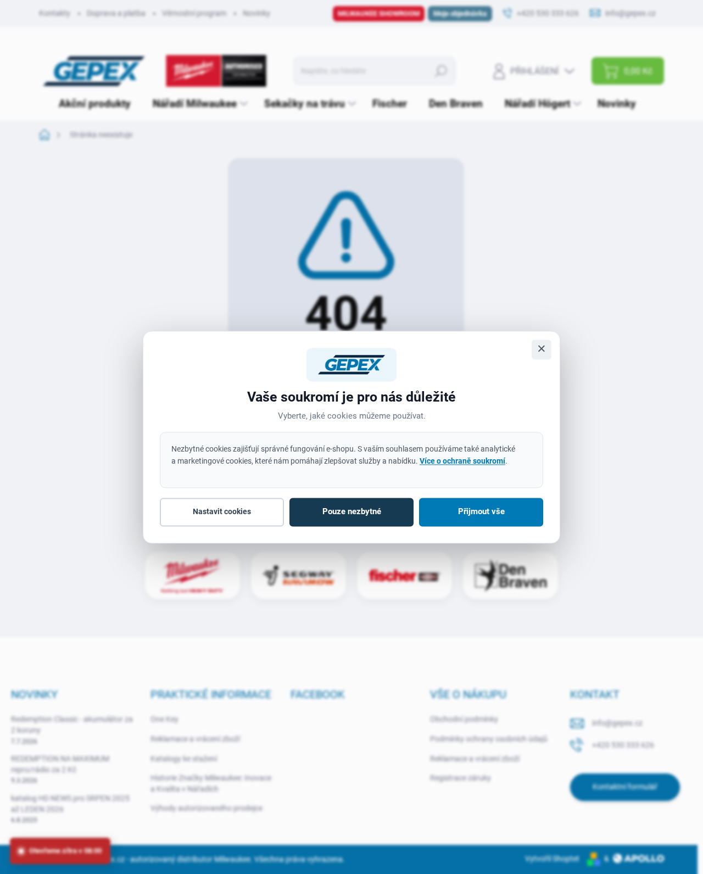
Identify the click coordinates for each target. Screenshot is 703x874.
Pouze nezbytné (351, 512)
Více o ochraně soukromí (462, 461)
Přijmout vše (481, 512)
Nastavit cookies (222, 512)
